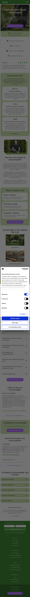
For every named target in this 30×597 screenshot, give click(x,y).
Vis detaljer (22, 314)
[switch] (26, 299)
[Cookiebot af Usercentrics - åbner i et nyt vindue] (22, 269)
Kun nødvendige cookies (15, 327)
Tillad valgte (15, 322)
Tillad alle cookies (15, 318)
